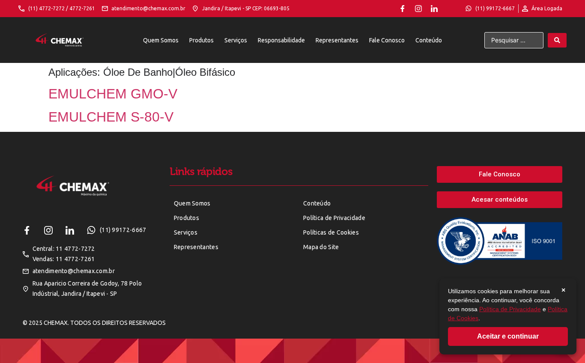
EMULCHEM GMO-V (112, 93)
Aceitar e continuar (508, 336)
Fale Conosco (387, 40)
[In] (434, 8)
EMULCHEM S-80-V (110, 117)
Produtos (201, 40)
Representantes (337, 40)
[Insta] (418, 8)
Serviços (235, 40)
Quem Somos (161, 40)
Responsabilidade (281, 40)
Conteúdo (428, 40)
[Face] (402, 8)
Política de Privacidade (510, 309)
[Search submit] (557, 40)
